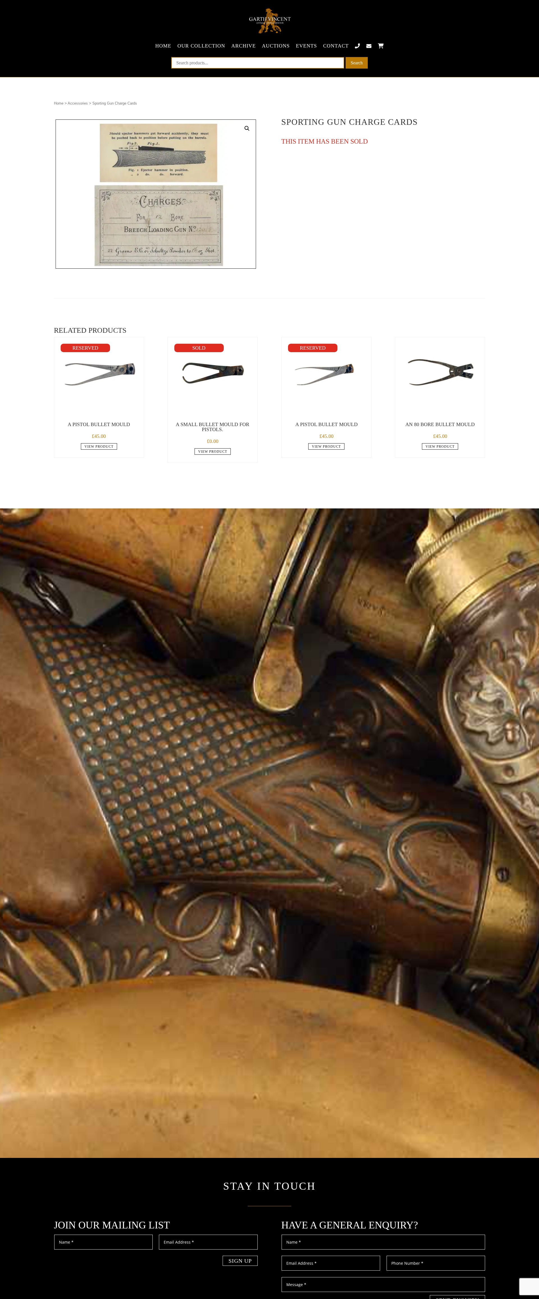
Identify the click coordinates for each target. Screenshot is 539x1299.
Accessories (78, 103)
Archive (243, 46)
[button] (247, 128)
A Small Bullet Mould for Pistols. (212, 427)
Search (357, 62)
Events (306, 46)
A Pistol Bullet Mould (99, 424)
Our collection (201, 46)
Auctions (276, 46)
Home (163, 46)
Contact (336, 46)
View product (98, 447)
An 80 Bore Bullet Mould (440, 424)
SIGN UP (240, 1261)
